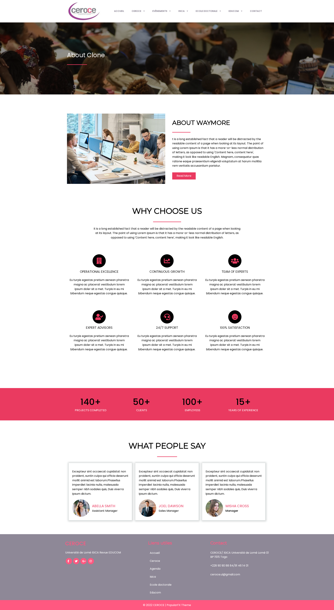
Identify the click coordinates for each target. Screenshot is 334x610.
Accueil (119, 11)
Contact (256, 11)
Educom (234, 11)
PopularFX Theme (179, 605)
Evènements (159, 11)
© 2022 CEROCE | (155, 605)
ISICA (181, 11)
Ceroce (136, 11)
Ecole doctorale (206, 11)
